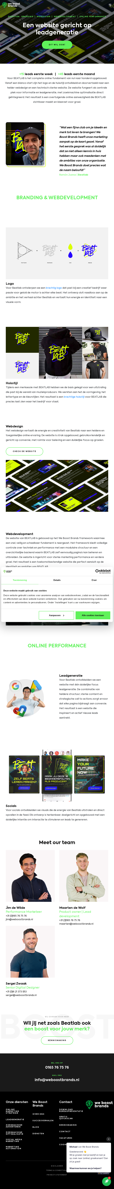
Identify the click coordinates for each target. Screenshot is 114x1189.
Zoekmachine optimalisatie (14, 1133)
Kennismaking (57, 1040)
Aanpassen (55, 615)
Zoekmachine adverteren (14, 1126)
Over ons (38, 1114)
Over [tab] (94, 580)
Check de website (24, 451)
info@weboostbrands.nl (57, 1080)
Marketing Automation (13, 1148)
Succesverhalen (43, 1121)
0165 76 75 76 (57, 1067)
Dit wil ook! (57, 45)
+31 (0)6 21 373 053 (16, 992)
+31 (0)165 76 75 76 (16, 916)
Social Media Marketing (14, 1140)
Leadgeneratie (15, 1120)
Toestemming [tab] (20, 580)
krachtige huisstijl (74, 397)
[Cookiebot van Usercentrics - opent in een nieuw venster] (98, 571)
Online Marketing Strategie (12, 1111)
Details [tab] (57, 580)
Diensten (38, 1134)
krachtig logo (54, 288)
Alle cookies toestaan (93, 615)
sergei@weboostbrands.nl (21, 995)
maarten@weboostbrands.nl (76, 924)
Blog (36, 1127)
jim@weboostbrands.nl (19, 919)
